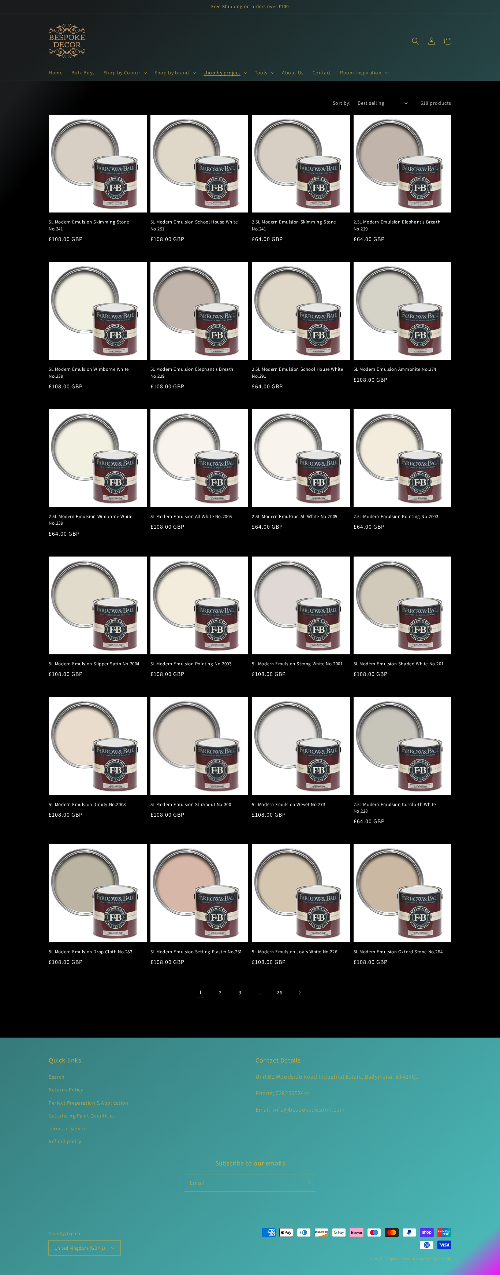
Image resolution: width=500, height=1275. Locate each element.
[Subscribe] (308, 1183)
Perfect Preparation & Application (88, 1103)
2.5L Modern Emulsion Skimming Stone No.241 (294, 225)
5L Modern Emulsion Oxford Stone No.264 (398, 952)
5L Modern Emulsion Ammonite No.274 (395, 369)
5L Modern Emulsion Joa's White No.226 (294, 952)
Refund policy (65, 1141)
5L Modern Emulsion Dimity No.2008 (87, 804)
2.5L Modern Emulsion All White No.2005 (294, 516)
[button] (124, 72)
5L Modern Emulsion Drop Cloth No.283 (91, 952)
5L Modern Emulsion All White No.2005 (191, 516)
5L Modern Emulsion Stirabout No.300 (190, 804)
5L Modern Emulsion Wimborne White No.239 (89, 372)
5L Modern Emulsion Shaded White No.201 (399, 664)
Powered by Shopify (433, 1258)
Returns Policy (66, 1089)
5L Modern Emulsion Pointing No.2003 (191, 664)
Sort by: (341, 103)
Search (57, 1076)
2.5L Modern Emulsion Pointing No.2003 (396, 516)
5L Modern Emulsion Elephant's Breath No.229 (192, 372)
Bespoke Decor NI (399, 1258)
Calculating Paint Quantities (82, 1115)
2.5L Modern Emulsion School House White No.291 (297, 372)
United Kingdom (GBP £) (80, 1248)
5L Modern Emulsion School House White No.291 (194, 225)
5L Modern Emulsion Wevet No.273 (288, 804)
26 (279, 992)
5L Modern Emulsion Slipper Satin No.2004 (94, 664)
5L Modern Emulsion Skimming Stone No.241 (89, 225)
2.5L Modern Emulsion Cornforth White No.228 (395, 807)
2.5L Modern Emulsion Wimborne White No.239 (91, 519)
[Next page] (299, 993)
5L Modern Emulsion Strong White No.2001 (297, 664)
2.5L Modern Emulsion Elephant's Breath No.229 (397, 225)
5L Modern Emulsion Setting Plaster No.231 (196, 952)
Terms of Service (68, 1128)
